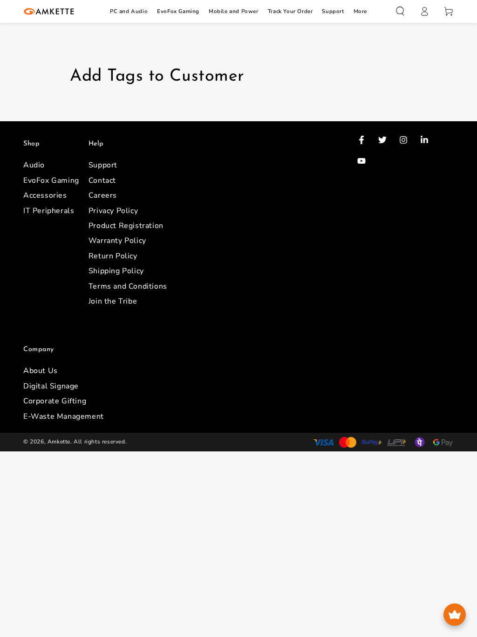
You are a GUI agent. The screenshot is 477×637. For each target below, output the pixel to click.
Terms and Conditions (128, 286)
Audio (34, 165)
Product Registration (126, 226)
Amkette (59, 441)
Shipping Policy (116, 271)
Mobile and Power (234, 11)
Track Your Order (290, 11)
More (360, 11)
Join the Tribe (113, 301)
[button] (400, 11)
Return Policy (113, 256)
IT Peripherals (48, 211)
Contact (102, 180)
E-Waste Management (63, 416)
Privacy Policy (113, 211)
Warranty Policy (117, 240)
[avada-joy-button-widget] (454, 614)
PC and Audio (129, 11)
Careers (103, 195)
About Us (40, 371)
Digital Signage (51, 386)
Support (333, 11)
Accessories (45, 195)
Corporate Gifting (54, 401)
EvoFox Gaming (178, 11)
